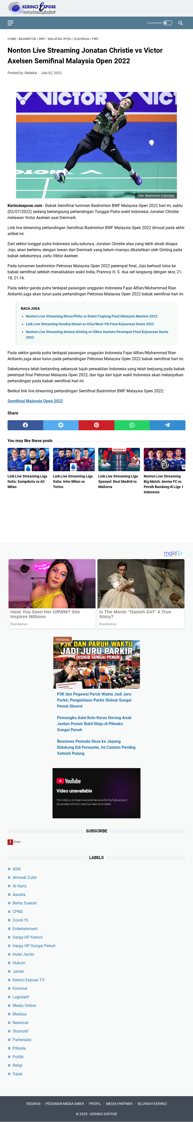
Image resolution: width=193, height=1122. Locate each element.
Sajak (18, 1074)
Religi (17, 1065)
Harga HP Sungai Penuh (34, 945)
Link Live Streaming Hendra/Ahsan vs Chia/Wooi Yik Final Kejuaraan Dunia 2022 (90, 324)
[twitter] (61, 425)
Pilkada (19, 1048)
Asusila (19, 894)
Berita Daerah (25, 903)
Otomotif (20, 1031)
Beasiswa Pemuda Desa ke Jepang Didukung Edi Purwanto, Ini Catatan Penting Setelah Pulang (96, 747)
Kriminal (20, 988)
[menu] (14, 23)
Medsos (20, 1014)
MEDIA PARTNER (119, 1104)
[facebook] (25, 425)
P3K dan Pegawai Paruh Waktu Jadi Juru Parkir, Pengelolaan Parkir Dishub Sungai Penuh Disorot (94, 700)
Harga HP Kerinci (28, 937)
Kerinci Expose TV (28, 980)
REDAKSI (33, 1104)
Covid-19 (20, 920)
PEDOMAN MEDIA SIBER (64, 1104)
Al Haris (19, 886)
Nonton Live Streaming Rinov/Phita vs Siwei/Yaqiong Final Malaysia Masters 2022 (92, 316)
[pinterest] (96, 425)
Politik (18, 1056)
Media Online (24, 1005)
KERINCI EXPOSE (103, 1114)
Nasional (20, 1022)
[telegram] (167, 425)
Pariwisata (22, 1039)
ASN (16, 869)
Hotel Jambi (23, 954)
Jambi (18, 971)
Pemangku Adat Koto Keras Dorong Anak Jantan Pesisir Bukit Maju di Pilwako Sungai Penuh (94, 723)
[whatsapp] (132, 425)
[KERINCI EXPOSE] (35, 8)
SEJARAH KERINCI (152, 1104)
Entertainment (25, 928)
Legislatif (21, 997)
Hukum (19, 962)
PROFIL (95, 1104)
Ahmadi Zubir (25, 877)
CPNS (18, 911)
